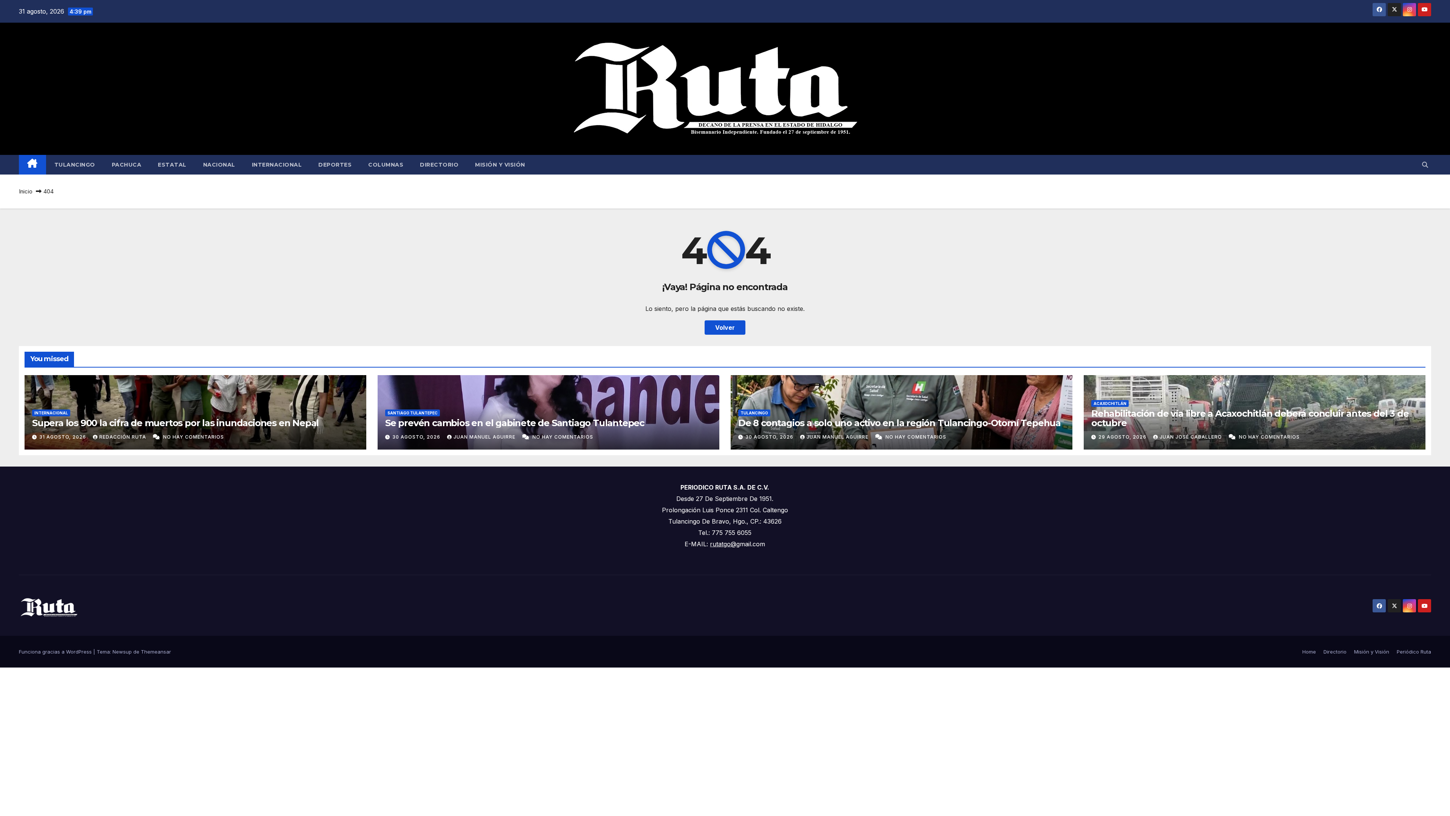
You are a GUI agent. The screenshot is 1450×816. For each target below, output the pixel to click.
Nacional (219, 164)
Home (1309, 652)
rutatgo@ (723, 544)
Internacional (277, 164)
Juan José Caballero (1191, 437)
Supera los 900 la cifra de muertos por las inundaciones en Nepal (175, 422)
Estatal (172, 164)
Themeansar (156, 652)
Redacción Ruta (123, 437)
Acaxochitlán (1110, 403)
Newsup (122, 652)
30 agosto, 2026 (417, 437)
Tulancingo (74, 164)
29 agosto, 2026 (1123, 437)
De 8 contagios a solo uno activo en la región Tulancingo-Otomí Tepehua (899, 422)
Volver (725, 327)
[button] (1425, 164)
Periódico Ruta (1414, 652)
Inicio (25, 191)
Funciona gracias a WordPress (56, 652)
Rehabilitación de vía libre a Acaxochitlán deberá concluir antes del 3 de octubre (1249, 418)
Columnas (385, 164)
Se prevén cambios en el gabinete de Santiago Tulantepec (514, 422)
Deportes (335, 164)
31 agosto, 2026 (63, 437)
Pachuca (127, 164)
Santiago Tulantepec (412, 413)
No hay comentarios (193, 437)
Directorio (439, 164)
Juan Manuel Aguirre (485, 437)
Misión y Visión (500, 164)
